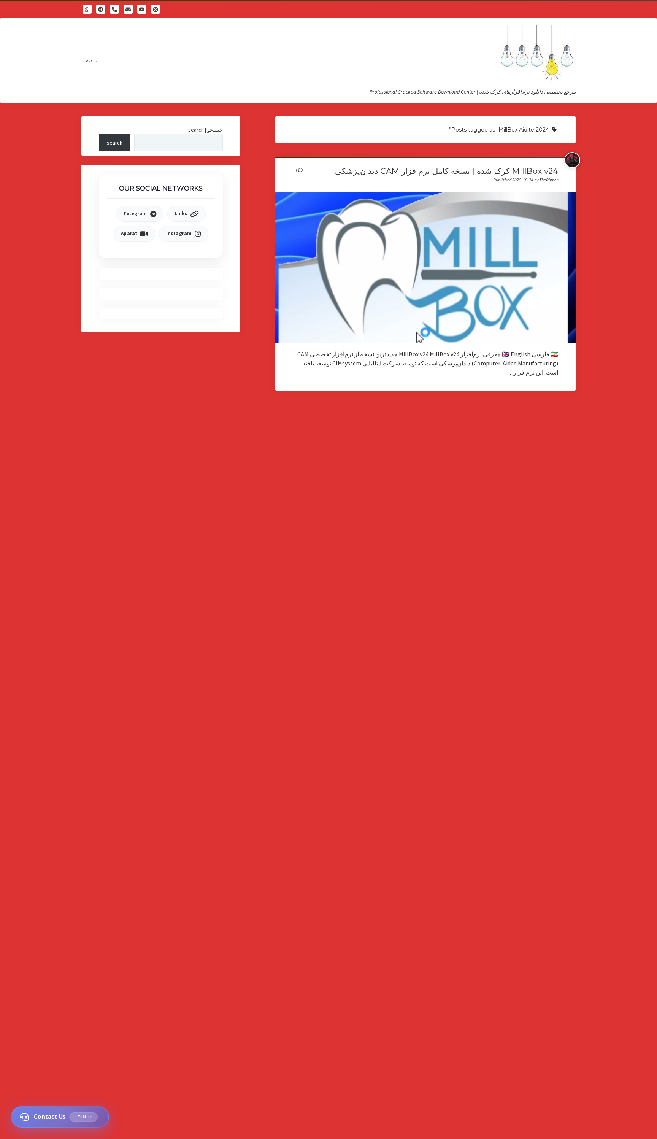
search (114, 142)
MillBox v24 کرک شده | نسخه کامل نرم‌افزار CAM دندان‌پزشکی (446, 171)
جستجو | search (205, 129)
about (92, 60)
